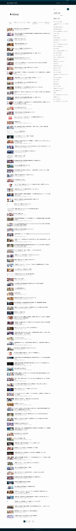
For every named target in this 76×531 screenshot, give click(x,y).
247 (33, 521)
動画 (28, 22)
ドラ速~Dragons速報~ (58, 52)
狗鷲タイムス (57, 35)
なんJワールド (57, 42)
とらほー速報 (57, 79)
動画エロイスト (47, 23)
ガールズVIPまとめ (58, 99)
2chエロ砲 (56, 63)
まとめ (10, 23)
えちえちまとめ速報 (58, 77)
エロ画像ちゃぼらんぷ (35, 23)
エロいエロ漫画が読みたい (59, 46)
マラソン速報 (57, 33)
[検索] (68, 0)
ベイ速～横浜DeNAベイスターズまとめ (61, 94)
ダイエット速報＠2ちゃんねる (59, 57)
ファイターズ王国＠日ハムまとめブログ (61, 44)
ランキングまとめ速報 (58, 21)
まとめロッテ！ (57, 81)
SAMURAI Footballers (58, 29)
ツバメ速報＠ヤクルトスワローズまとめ (61, 101)
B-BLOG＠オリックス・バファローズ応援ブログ (61, 24)
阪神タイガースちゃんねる (59, 88)
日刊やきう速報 (57, 37)
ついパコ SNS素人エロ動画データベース (61, 50)
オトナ (22, 22)
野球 (16, 22)
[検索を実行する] (68, 9)
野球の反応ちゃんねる (58, 65)
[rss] (67, 0)
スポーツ (41, 22)
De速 (55, 92)
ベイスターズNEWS (58, 72)
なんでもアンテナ (12, 3)
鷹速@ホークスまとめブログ (59, 61)
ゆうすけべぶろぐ (57, 70)
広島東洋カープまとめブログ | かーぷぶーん (61, 75)
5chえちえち (57, 59)
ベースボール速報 (57, 86)
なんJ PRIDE (57, 48)
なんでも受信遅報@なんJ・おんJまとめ (61, 31)
